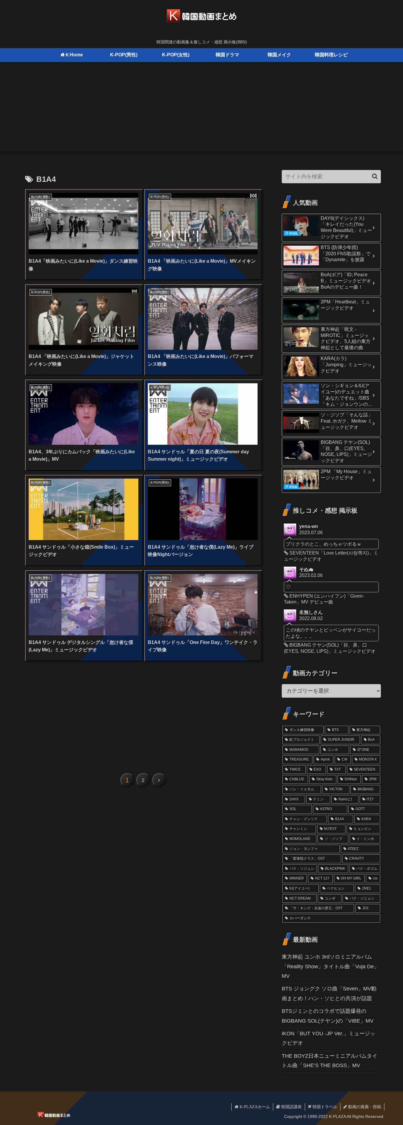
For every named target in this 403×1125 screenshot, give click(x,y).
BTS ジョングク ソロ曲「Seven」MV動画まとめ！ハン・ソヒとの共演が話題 (329, 993)
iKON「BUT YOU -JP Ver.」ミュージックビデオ (328, 1038)
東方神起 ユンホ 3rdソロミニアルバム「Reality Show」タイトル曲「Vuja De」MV (330, 966)
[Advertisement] (201, 110)
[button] (375, 176)
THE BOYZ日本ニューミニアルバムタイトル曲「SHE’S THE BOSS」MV (329, 1060)
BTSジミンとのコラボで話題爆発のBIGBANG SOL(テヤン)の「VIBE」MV (327, 1015)
